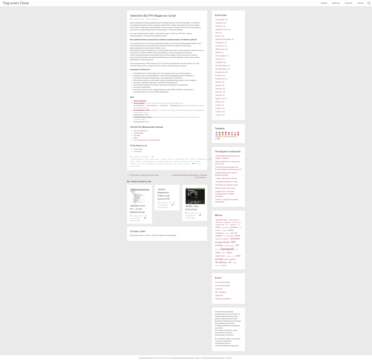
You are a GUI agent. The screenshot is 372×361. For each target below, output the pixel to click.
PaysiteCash (184, 161)
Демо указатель (140, 101)
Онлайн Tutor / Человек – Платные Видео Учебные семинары (225, 194)
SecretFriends (159, 164)
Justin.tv (218, 36)
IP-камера (224, 230)
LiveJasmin (145, 157)
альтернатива (234, 220)
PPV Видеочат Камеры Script (226, 185)
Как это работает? (141, 131)
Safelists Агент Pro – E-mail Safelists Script (137, 209)
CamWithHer (179, 159)
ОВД (224, 236)
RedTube (218, 75)
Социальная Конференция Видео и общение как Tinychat (189, 176)
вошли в (148, 235)
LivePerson (219, 46)
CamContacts (154, 159)
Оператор (164, 105)
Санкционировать (137, 159)
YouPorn (218, 112)
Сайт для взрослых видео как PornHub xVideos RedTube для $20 (228, 168)
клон (217, 227)
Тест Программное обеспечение (147, 140)
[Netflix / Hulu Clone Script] (195, 203)
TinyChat (218, 89)
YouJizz (218, 105)
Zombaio (186, 164)
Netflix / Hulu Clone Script (191, 208)
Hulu (217, 33)
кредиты (234, 227)
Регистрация (139, 103)
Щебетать (336, 3)
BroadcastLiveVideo (236, 222)
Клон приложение (222, 282)
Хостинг (137, 135)
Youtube (218, 115)
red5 (143, 164)
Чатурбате (136, 157)
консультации (225, 227)
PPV (139, 164)
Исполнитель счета (142, 110)
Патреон (218, 59)
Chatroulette (220, 20)
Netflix (217, 52)
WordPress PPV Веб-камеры (181, 33)
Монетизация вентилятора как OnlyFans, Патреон (227, 157)
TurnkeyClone (154, 19)
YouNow (218, 108)
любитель (219, 222)
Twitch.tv (218, 92)
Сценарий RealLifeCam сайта (226, 182)
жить (231, 230)
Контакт (360, 3)
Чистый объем (221, 66)
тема (217, 252)
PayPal (176, 161)
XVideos (234, 262)
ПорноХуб (219, 62)
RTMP (216, 249)
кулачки (171, 159)
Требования (138, 133)
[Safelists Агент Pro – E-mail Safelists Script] (140, 203)
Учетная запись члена (143, 117)
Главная (324, 3)
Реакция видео (221, 69)
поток (236, 249)
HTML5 (217, 230)
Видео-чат (219, 98)
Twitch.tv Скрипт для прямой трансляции (226, 200)
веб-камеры (177, 164)
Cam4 (147, 159)
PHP (190, 161)
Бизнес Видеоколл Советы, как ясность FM (164, 194)
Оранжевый (219, 225)
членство (219, 233)
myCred (234, 233)
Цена (136, 138)
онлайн (218, 236)
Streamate (168, 164)
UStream (218, 95)
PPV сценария (220, 292)
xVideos (218, 102)
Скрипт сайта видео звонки (226, 178)
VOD (234, 256)
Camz (187, 159)
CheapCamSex (202, 159)
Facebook (348, 3)
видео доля (228, 256)
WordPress (221, 262)
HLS (241, 227)
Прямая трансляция (223, 39)
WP (229, 262)
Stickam (218, 85)
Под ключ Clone (16, 3)
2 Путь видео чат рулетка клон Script (143, 175)
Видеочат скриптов (223, 299)
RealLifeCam (220, 72)
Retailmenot (220, 79)
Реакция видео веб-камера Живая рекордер (226, 174)
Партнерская (175, 105)
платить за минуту (149, 161)
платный (230, 236)
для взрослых (221, 220)
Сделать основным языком (226, 137)
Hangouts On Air (221, 29)
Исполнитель (139, 105)
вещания (227, 222)
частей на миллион (229, 245)
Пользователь (152, 105)
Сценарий (149, 164)
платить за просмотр (165, 161)
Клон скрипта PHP (222, 285)
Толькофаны (220, 56)
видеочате (220, 256)
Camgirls (163, 159)
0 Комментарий (166, 206)
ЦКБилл (193, 159)
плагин (219, 245)
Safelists (218, 82)
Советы (224, 253)
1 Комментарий (138, 219)
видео (229, 252)
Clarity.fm (219, 26)
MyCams (139, 161)
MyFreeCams (220, 49)
